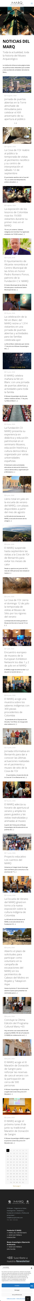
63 (26, 1174)
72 (11, 1179)
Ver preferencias (17, 1294)
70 (26, 1177)
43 (8, 1168)
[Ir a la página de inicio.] (17, 3)
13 (23, 1153)
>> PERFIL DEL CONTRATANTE (17, 1233)
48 (23, 1168)
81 (20, 1182)
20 (23, 1156)
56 (26, 1171)
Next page (16, 1186)
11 (17, 1153)
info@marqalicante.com (15, 1218)
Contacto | (18, 1213)
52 (14, 1171)
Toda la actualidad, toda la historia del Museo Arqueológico (16, 56)
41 (23, 1165)
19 (20, 1156)
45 (14, 1168)
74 (17, 1179)
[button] (31, 1268)
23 (11, 1159)
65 (11, 1177)
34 (23, 1162)
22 (8, 1159)
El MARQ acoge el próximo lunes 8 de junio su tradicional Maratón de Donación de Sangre (16, 1127)
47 (20, 1168)
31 (14, 1162)
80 (17, 1182)
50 (8, 1171)
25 (17, 1159)
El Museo (10, 1208)
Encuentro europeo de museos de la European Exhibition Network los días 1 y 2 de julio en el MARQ (16, 659)
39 (17, 1165)
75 (20, 1179)
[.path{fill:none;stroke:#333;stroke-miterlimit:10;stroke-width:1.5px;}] (17, 84)
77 (26, 1179)
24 (14, 1159)
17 (14, 1156)
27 (23, 1159)
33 (20, 1162)
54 (20, 1171)
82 (23, 1182)
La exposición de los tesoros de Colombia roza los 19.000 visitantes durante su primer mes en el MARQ (16, 217)
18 (17, 1156)
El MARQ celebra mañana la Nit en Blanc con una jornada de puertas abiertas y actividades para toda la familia (16, 384)
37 (11, 1165)
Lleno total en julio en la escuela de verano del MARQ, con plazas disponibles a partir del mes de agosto (16, 505)
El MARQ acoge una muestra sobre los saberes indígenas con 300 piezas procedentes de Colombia (16, 707)
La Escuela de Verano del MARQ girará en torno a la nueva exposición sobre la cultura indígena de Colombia (16, 907)
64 (8, 1177)
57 (8, 1174)
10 (14, 1153)
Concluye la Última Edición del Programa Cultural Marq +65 (16, 1023)
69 (23, 1177)
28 (26, 1159)
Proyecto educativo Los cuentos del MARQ (15, 860)
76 (23, 1179)
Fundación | (11, 1213)
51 (11, 1171)
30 (11, 1162)
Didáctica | (20, 1211)
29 (8, 1162)
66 (14, 1177)
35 (26, 1162)
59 (14, 1174)
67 (17, 1177)
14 (26, 1153)
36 (8, 1165)
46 (17, 1168)
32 (17, 1162)
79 (14, 1182)
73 (14, 1179)
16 (11, 1156)
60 (17, 1174)
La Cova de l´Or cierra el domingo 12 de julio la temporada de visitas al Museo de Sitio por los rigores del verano (16, 608)
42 (26, 1165)
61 (20, 1174)
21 (26, 1156)
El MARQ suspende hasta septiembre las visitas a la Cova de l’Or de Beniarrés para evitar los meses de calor (16, 556)
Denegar (17, 1290)
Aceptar (17, 1285)
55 (23, 1171)
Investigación (11, 1211)
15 (8, 1156)
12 (20, 1153)
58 (11, 1174)
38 (14, 1165)
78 (11, 1182)
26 (20, 1159)
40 (20, 1165)
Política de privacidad (21, 1298)
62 (23, 1174)
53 (17, 1171)
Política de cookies (11, 1298)
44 (11, 1168)
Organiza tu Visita (20, 1208)
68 (20, 1177)
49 (26, 1168)
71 (8, 1179)
